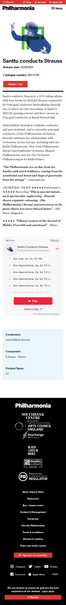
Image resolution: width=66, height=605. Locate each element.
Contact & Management (33, 512)
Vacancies (33, 518)
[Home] (18, 8)
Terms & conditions (33, 532)
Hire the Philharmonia (33, 525)
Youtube (54, 566)
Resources (33, 498)
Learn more (48, 591)
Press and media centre (33, 545)
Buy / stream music (33, 505)
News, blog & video (33, 491)
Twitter (37, 566)
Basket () (57, 2)
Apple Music (39, 574)
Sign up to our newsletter (34, 555)
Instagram (20, 566)
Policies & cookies (33, 539)
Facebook (20, 574)
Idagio (55, 573)
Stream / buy (15, 84)
